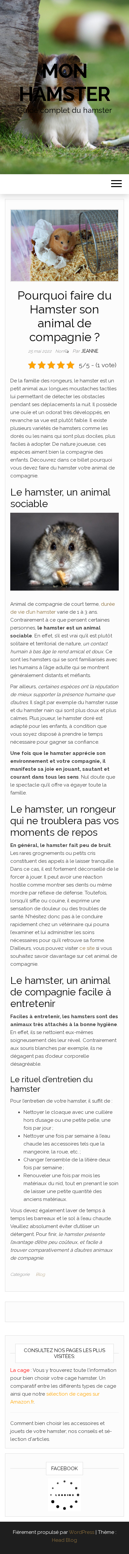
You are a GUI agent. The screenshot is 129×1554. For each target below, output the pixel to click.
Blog (40, 1274)
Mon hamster (64, 82)
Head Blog (64, 1540)
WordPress (81, 1532)
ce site (87, 948)
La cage (20, 1370)
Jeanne (89, 351)
